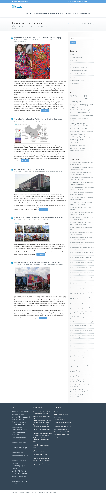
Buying (84, 96)
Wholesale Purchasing (74, 150)
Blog (36, 39)
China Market (76, 107)
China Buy (84, 102)
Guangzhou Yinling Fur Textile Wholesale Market (29, 169)
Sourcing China (88, 139)
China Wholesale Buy (74, 115)
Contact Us (75, 13)
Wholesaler (82, 150)
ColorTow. (53, 492)
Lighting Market (75, 83)
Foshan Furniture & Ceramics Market (80, 67)
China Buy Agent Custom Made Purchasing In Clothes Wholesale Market (41, 445)
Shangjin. (48, 492)
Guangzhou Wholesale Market (75, 128)
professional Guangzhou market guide (36, 315)
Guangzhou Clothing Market (78, 73)
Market (84, 128)
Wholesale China (81, 145)
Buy (76, 96)
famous (35, 81)
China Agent (75, 101)
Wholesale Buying (73, 145)
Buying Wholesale (73, 99)
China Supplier (73, 112)
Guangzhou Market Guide (83, 125)
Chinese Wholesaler (73, 120)
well (36, 104)
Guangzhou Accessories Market (44, 39)
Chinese (79, 118)
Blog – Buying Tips (84, 13)
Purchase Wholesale (73, 134)
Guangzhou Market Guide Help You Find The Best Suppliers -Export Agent (38, 119)
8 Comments (28, 39)
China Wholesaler (73, 118)
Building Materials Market (77, 57)
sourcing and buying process (21, 318)
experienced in (47, 149)
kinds (37, 83)
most (31, 81)
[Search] (92, 13)
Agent (72, 96)
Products (60, 13)
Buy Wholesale (79, 99)
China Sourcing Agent (86, 110)
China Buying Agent (86, 105)
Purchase (83, 131)
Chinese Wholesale (85, 118)
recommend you (42, 153)
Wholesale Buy (83, 143)
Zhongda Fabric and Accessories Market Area (51, 194)
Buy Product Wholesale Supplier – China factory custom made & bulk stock (41, 439)
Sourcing (87, 137)
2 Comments (28, 121)
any (34, 83)
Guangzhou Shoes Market (78, 80)
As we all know (61, 303)
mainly (16, 89)
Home (26, 13)
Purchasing (81, 134)
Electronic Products (76, 64)
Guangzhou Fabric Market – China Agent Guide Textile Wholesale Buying (37, 38)
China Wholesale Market (86, 115)
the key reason (50, 146)
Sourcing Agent (77, 139)
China (86, 98)
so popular (25, 147)
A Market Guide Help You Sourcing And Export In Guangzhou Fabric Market (38, 218)
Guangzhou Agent (78, 123)
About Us (32, 13)
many (36, 90)
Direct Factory (52, 13)
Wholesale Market (41, 13)
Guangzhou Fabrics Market (20, 41)
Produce (78, 131)
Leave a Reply (28, 219)
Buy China (79, 95)
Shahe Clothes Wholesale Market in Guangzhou (83, 322)
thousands (63, 81)
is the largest (44, 296)
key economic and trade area (35, 298)
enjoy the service (22, 151)
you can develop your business (51, 158)
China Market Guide (75, 110)
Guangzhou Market (73, 125)
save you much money (21, 155)
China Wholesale (83, 112)
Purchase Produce (90, 131)
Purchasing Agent (76, 137)
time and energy (31, 155)
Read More (45, 110)
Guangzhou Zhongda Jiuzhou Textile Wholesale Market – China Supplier (37, 262)
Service (68, 13)
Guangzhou (80, 120)
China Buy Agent (74, 105)
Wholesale (74, 142)
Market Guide (73, 131)
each (44, 101)
